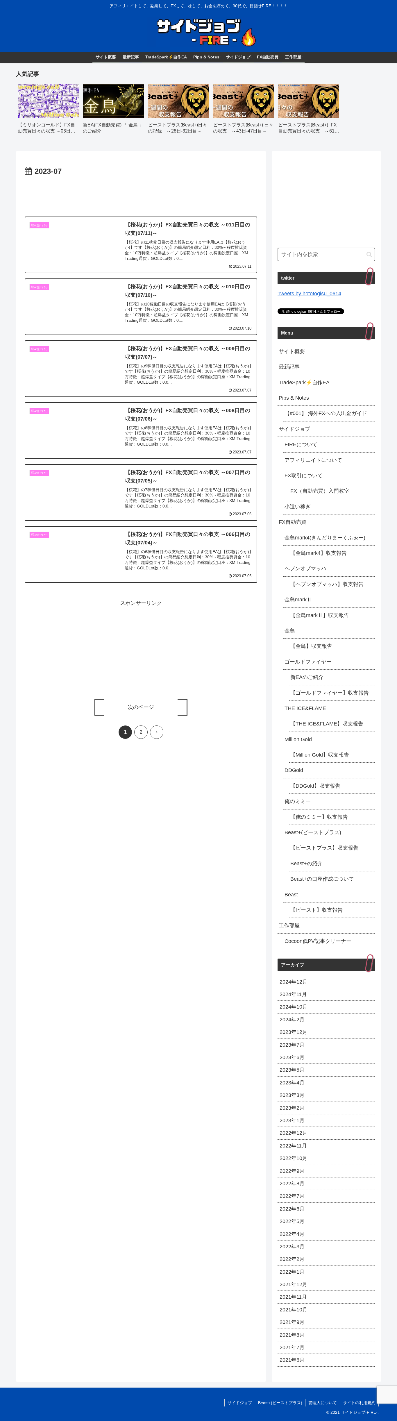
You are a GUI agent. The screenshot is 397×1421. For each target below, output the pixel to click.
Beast (291, 895)
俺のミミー (298, 801)
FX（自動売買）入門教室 (319, 491)
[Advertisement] (141, 194)
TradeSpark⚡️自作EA (304, 382)
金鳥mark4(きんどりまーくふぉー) (325, 538)
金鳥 (290, 631)
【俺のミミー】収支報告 (319, 817)
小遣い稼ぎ (298, 507)
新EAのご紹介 (306, 677)
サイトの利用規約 (359, 1402)
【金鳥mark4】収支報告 (318, 553)
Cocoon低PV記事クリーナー (318, 941)
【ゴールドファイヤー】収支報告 (329, 693)
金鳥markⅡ (298, 600)
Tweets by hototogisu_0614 (309, 293)
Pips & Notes (294, 398)
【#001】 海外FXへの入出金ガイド (326, 413)
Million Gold (298, 739)
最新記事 (289, 367)
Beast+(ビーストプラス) (313, 832)
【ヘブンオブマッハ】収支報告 (327, 584)
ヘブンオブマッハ (305, 568)
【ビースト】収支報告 (316, 910)
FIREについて (301, 444)
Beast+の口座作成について (322, 879)
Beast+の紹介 (306, 863)
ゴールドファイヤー (308, 662)
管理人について (322, 1402)
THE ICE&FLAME (305, 708)
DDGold (294, 770)
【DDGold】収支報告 (315, 786)
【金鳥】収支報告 (311, 646)
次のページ (141, 707)
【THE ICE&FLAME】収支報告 (326, 724)
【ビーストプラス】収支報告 (324, 848)
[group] (48, 110)
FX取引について (304, 475)
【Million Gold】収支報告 (319, 755)
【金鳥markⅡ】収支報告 (319, 615)
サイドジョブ (294, 429)
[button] (369, 254)
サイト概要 (292, 351)
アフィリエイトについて (313, 460)
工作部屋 (289, 925)
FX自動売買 (292, 522)
